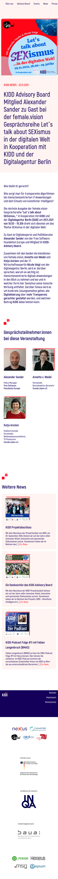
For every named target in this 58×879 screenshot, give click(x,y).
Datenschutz (50, 702)
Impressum (51, 697)
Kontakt (52, 692)
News (45, 3)
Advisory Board (23, 3)
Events (37, 3)
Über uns (9, 3)
